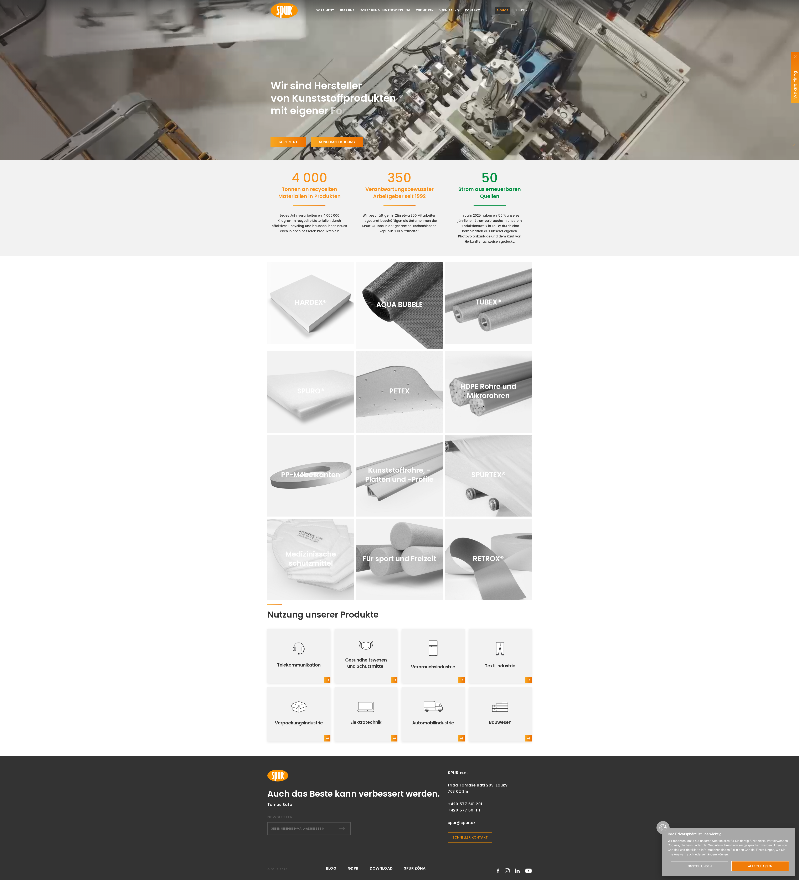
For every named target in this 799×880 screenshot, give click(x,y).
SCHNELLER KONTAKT (470, 837)
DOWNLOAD (381, 868)
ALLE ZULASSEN (760, 866)
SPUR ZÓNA (415, 868)
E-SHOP (502, 10)
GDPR (353, 868)
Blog (331, 868)
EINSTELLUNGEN (699, 866)
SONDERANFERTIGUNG (337, 142)
